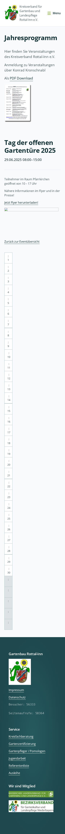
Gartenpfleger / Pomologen (27, 751)
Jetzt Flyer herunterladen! (21, 203)
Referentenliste (19, 766)
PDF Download (21, 78)
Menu (57, 13)
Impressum (16, 690)
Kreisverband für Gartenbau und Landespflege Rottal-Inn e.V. (31, 13)
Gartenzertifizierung (22, 744)
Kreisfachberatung (21, 736)
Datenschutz (17, 697)
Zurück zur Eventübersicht (22, 242)
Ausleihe (14, 773)
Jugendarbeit (17, 758)
